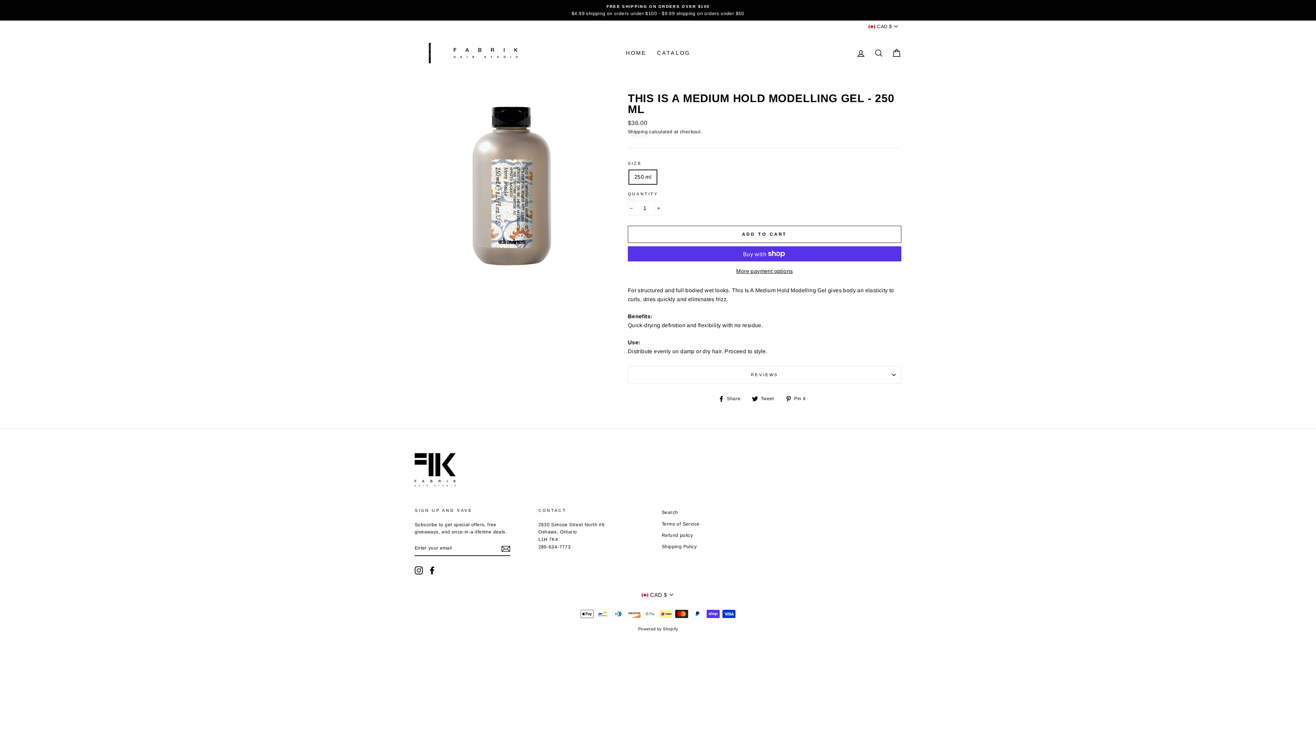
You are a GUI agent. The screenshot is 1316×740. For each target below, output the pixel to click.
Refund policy (677, 535)
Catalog (673, 53)
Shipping (638, 131)
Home (636, 53)
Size (635, 163)
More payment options (764, 271)
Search (670, 512)
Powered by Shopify (658, 629)
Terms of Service (680, 524)
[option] (658, 10)
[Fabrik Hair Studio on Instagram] (419, 570)
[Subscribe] (505, 548)
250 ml (642, 177)
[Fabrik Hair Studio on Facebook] (432, 570)
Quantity (643, 194)
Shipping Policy (679, 546)
